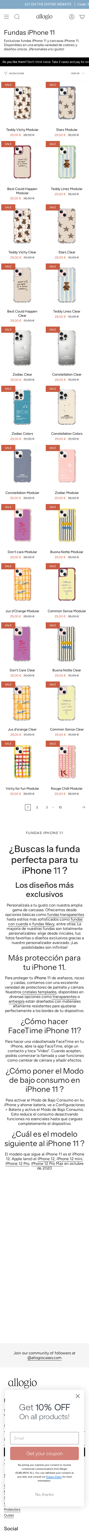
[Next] (76, 807)
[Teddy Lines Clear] (66, 284)
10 (60, 807)
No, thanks (44, 1494)
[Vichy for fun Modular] (22, 761)
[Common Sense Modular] (66, 584)
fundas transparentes (65, 914)
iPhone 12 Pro (17, 1163)
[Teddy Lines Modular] (66, 162)
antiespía (16, 1001)
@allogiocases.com (44, 1357)
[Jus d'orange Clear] (22, 702)
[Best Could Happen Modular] (22, 162)
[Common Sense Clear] (66, 702)
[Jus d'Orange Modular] (22, 584)
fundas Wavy (42, 924)
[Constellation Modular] (22, 466)
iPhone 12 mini (69, 1158)
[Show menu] (6, 16)
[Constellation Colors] (66, 406)
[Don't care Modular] (22, 525)
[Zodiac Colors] (22, 406)
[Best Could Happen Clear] (22, 284)
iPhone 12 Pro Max (47, 1163)
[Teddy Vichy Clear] (22, 225)
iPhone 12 (46, 1158)
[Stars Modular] (66, 103)
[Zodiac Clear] (22, 347)
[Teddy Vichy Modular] (22, 103)
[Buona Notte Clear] (66, 643)
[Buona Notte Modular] (66, 525)
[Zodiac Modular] (66, 466)
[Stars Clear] (66, 225)
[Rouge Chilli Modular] (66, 761)
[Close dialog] (77, 1396)
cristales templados (38, 992)
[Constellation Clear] (66, 347)
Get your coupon (44, 1453)
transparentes (64, 996)
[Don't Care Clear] (22, 643)
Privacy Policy (54, 1476)
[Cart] (82, 16)
